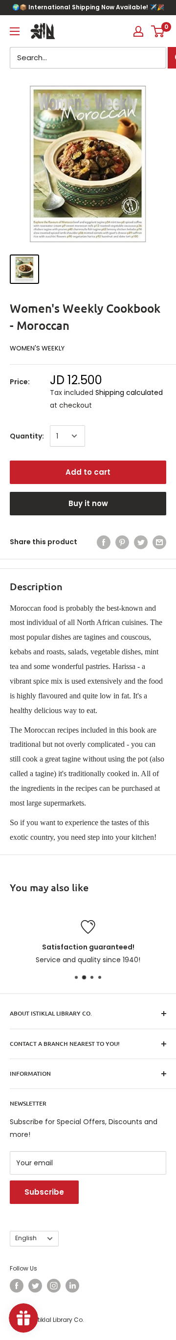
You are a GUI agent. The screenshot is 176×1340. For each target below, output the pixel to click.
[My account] (138, 31)
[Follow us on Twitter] (35, 1286)
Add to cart (88, 472)
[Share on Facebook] (103, 542)
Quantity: (27, 436)
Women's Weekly (37, 348)
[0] (158, 31)
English (26, 1238)
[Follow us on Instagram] (54, 1286)
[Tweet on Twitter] (141, 542)
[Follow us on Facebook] (16, 1286)
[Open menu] (15, 31)
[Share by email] (159, 542)
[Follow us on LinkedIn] (72, 1286)
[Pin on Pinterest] (122, 542)
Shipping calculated (129, 392)
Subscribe (44, 1192)
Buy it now (88, 503)
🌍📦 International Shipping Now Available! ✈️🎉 (88, 7)
